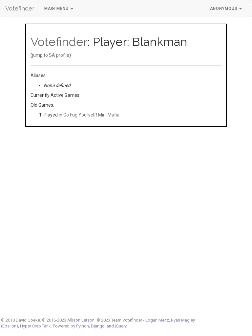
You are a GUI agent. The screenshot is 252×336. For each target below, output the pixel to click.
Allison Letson (80, 320)
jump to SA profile (50, 55)
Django (98, 326)
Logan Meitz (157, 320)
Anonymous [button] (224, 8)
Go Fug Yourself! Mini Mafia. (91, 114)
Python (82, 326)
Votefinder (19, 8)
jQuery (120, 326)
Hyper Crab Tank (35, 326)
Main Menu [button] (57, 8)
